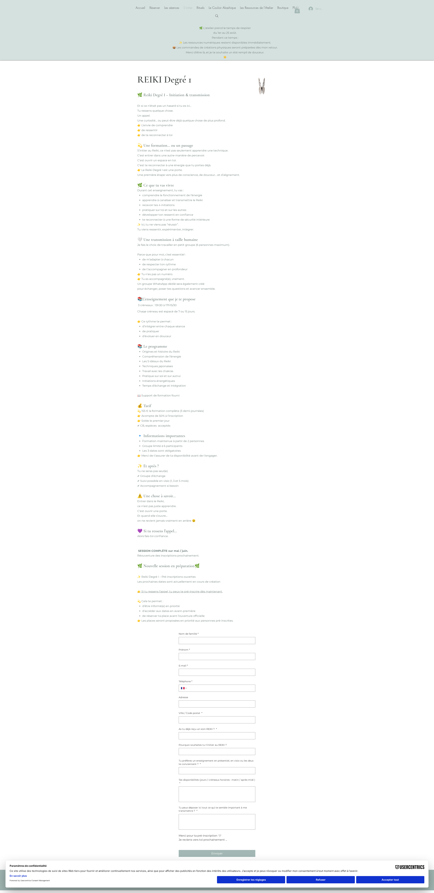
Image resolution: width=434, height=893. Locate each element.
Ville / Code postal (190, 713)
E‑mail (183, 665)
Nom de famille (189, 633)
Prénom (184, 649)
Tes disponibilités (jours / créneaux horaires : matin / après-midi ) (217, 781)
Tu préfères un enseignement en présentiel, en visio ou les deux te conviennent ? (216, 762)
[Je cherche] (216, 15)
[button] (297, 9)
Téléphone (185, 681)
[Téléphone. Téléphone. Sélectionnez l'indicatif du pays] (184, 688)
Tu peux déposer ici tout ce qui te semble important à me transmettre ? (213, 809)
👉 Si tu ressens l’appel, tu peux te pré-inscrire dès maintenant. (180, 591)
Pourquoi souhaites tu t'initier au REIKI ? (203, 744)
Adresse (183, 697)
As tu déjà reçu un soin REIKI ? (198, 729)
